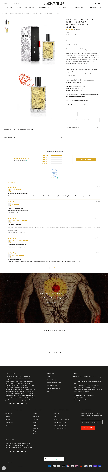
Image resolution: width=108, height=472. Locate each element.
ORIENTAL (8, 413)
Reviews (56, 7)
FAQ (55, 416)
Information (9, 137)
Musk (34, 425)
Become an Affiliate (53, 388)
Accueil (5, 13)
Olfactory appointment (61, 419)
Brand (9, 7)
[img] (12, 187)
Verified (53, 178)
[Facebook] (6, 404)
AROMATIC (9, 422)
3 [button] (54, 268)
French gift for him (60, 425)
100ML (69, 44)
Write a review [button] (86, 159)
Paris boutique (95, 7)
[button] (70, 29)
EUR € (6, 3)
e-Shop (18, 7)
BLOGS (56, 413)
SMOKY (7, 425)
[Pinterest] (18, 404)
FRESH (7, 416)
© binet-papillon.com (15, 466)
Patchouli (36, 416)
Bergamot (36, 419)
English (14, 3)
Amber (35, 422)
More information (74, 127)
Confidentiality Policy (54, 382)
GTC (48, 377)
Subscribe (87, 428)
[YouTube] (22, 404)
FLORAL (8, 419)
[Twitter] (10, 404)
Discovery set (44, 7)
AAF (74, 379)
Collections (79, 7)
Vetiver (35, 413)
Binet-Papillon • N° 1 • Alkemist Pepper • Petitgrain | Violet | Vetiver (34, 13)
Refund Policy (51, 380)
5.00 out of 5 (26, 158)
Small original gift (59, 428)
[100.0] (54, 172)
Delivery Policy (52, 385)
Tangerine (36, 431)
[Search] (99, 3)
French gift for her (60, 422)
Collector (29, 7)
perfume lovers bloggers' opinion (18, 130)
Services (67, 7)
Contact (49, 391)
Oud (34, 434)
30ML (75, 44)
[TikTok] (26, 404)
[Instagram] (14, 404)
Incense (35, 428)
